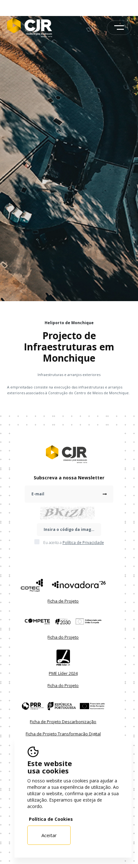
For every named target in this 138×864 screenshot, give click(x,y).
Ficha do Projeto (63, 637)
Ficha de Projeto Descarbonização (63, 721)
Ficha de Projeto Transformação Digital (63, 734)
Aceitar (49, 835)
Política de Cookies (51, 819)
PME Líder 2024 (63, 673)
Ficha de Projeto (63, 601)
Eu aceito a (73, 542)
